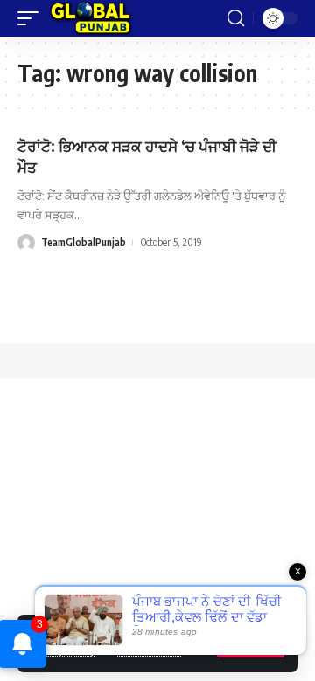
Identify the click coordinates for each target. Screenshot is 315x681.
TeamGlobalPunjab (83, 242)
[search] (235, 18)
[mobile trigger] (32, 18)
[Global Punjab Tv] (90, 18)
